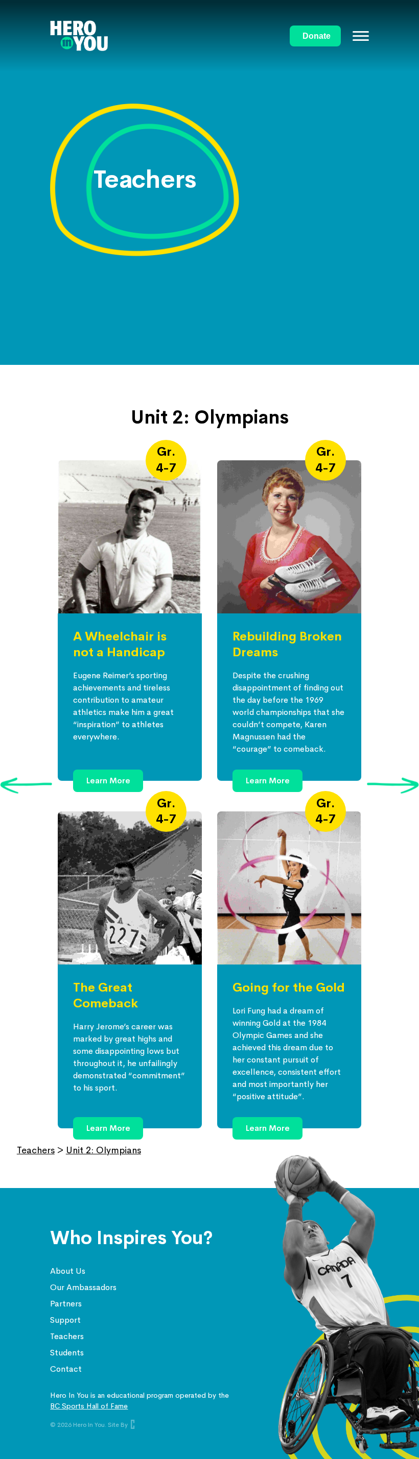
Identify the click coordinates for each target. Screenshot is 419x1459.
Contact (66, 1369)
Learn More (108, 780)
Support (65, 1320)
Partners (66, 1303)
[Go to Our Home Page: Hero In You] (169, 35)
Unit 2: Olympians (103, 1150)
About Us (67, 1271)
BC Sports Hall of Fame (89, 1406)
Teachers (36, 1150)
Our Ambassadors (83, 1287)
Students (67, 1352)
